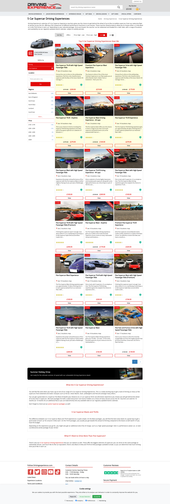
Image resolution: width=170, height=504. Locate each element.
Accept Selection (85, 496)
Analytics (80, 501)
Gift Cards (114, 14)
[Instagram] (44, 474)
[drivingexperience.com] (44, 9)
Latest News (31, 477)
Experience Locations (34, 480)
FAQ (66, 484)
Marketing (102, 501)
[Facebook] (30, 474)
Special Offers (126, 14)
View (69, 93)
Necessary (69, 501)
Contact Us (137, 1)
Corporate (137, 14)
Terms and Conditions (34, 484)
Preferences (91, 501)
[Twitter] (37, 474)
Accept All (97, 496)
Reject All (73, 496)
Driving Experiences (110, 19)
